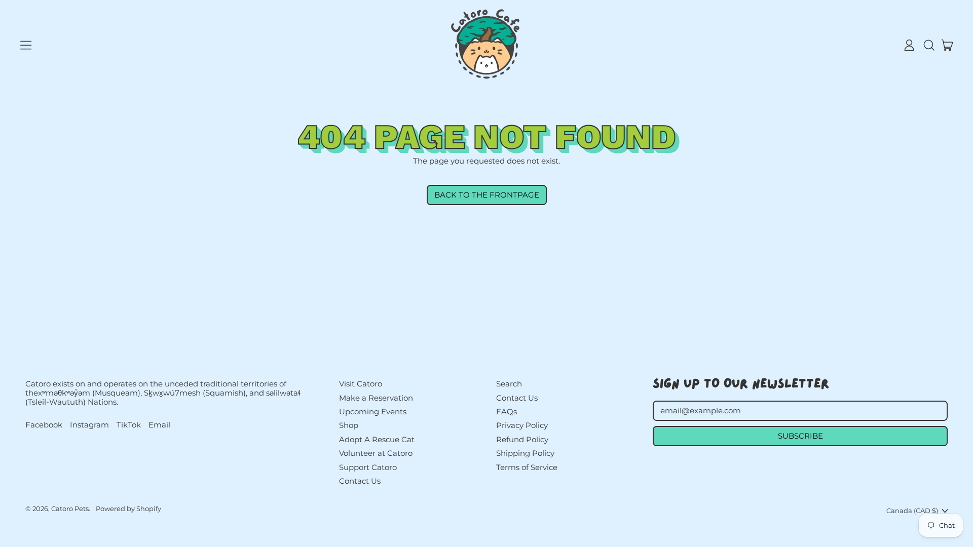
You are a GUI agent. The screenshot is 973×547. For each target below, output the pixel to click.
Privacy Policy (522, 425)
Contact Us (360, 481)
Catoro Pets (70, 508)
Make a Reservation (376, 398)
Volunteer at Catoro (376, 453)
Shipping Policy (525, 453)
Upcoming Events (372, 411)
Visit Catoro (360, 383)
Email (159, 424)
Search (509, 383)
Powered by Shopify (128, 508)
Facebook (43, 424)
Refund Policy (522, 439)
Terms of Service (526, 467)
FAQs (506, 411)
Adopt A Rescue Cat (377, 439)
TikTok (129, 424)
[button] (928, 45)
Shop (348, 425)
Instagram (89, 424)
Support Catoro (368, 467)
